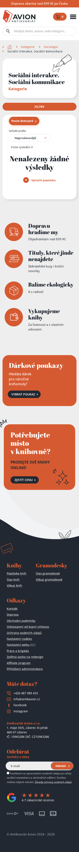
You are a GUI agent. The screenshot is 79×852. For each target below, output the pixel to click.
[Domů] (10, 47)
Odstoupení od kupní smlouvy (28, 627)
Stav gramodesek (48, 573)
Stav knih (13, 580)
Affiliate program (19, 663)
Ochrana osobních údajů (24, 633)
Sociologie (51, 47)
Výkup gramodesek (49, 580)
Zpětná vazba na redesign (25, 657)
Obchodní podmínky (21, 621)
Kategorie (28, 47)
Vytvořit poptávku (43, 180)
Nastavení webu (21, 645)
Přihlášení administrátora (25, 669)
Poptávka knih (16, 573)
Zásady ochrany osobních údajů (53, 782)
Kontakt (12, 609)
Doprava (13, 615)
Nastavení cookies (19, 639)
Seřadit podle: (17, 131)
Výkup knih (14, 585)
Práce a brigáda (18, 651)
